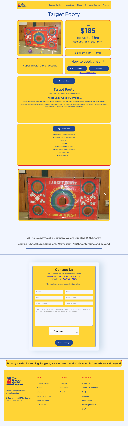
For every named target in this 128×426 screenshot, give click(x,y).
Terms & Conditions (90, 387)
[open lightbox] (64, 203)
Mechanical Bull (43, 400)
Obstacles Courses (92, 5)
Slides (79, 5)
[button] (105, 195)
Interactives (69, 5)
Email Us (99, 68)
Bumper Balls (42, 405)
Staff (84, 409)
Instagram (64, 387)
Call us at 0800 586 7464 (88, 73)
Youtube (63, 392)
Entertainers (87, 400)
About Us (86, 383)
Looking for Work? (89, 405)
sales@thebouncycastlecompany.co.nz (64, 276)
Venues (106, 5)
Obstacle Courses (44, 396)
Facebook (64, 383)
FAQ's (84, 392)
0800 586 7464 (69, 279)
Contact (85, 396)
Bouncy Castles (55, 5)
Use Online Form (77, 68)
